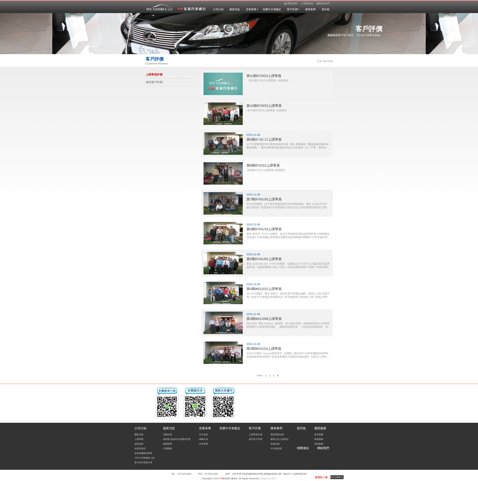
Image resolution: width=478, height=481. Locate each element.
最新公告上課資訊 (279, 439)
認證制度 (138, 444)
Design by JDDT (268, 478)
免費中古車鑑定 (272, 9)
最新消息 (234, 9)
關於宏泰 (138, 434)
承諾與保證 (140, 448)
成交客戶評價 (154, 82)
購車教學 (310, 9)
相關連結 (303, 448)
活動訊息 (167, 434)
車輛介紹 (203, 439)
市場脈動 (167, 448)
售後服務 (318, 439)
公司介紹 (218, 9)
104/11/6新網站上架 (144, 458)
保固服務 (318, 444)
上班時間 (138, 439)
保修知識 (275, 444)
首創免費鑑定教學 (143, 453)
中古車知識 (276, 448)
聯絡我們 (323, 448)
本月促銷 (203, 434)
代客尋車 (203, 444)
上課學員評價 (154, 74)
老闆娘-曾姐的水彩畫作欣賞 (177, 439)
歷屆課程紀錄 (277, 434)
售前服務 (318, 434)
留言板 (326, 9)
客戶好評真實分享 (143, 462)
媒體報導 (167, 444)
